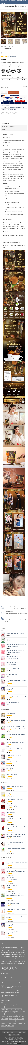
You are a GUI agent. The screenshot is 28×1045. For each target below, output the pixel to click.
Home (2, 45)
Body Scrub (16, 1004)
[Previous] (3, 24)
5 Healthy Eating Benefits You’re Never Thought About (14, 986)
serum (13, 1020)
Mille (3, 1018)
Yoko (13, 1025)
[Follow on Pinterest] (10, 968)
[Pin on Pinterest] (13, 113)
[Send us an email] (7, 968)
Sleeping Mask (4, 1023)
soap (10, 1023)
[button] (2, 6)
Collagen (3, 1011)
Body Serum (22, 1004)
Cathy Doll (7, 1007)
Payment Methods (8, 1038)
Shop (7, 45)
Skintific (22, 1020)
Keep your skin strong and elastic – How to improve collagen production (15, 991)
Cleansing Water (5, 1009)
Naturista (22, 1018)
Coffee (4, 109)
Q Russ (8, 109)
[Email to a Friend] (10, 113)
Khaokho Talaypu (12, 1016)
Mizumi (10, 1018)
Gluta (16, 1014)
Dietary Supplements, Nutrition (12, 46)
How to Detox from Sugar (11, 995)
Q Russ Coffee (13, 109)
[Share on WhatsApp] (2, 113)
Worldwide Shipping (19, 1038)
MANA (18, 1016)
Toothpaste (20, 1023)
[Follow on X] (5, 968)
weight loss (4, 1025)
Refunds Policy (11, 1039)
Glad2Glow (11, 1014)
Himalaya (20, 1014)
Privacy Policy (18, 1037)
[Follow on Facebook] (2, 968)
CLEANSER (17, 1007)
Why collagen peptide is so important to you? (16, 982)
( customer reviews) (11, 56)
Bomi (3, 1007)
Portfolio (11, 1037)
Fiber (24, 1011)
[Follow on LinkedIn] (15, 968)
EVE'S (16, 1011)
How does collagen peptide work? (13, 977)
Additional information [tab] (8, 126)
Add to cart (13, 92)
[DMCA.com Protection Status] (17, 1043)
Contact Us (18, 1039)
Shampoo (18, 1020)
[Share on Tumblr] (15, 113)
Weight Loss (21, 107)
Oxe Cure (3, 1020)
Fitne (3, 1014)
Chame (12, 1007)
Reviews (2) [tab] (5, 129)
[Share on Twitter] (7, 113)
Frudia (6, 1014)
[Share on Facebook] (5, 113)
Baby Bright (4, 1004)
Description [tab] (5, 123)
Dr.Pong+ (12, 1011)
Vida (24, 1023)
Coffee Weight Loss (18, 1009)
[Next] (24, 24)
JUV (7, 1016)
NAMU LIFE (15, 1018)
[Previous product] (5, 53)
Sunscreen (14, 1023)
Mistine (6, 1018)
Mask (23, 1016)
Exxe (20, 1011)
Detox (7, 1011)
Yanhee (8, 1025)
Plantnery (9, 1020)
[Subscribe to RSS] (13, 968)
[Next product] (2, 53)
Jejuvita (3, 1016)
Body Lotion (10, 1004)
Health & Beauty (14, 45)
